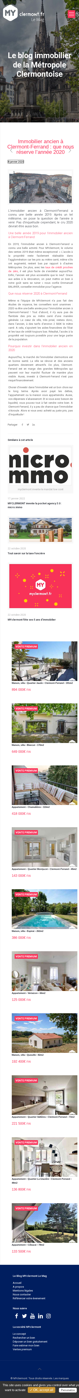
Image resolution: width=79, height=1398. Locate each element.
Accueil (17, 1282)
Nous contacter (22, 1294)
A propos (18, 1286)
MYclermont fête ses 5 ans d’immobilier (32, 619)
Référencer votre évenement (29, 1298)
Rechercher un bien (24, 1337)
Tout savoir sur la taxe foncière (26, 553)
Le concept (19, 1333)
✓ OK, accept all (41, 1390)
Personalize (68, 1390)
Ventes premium (22, 1349)
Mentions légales (23, 1290)
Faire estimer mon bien (26, 1345)
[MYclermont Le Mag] (34, 13)
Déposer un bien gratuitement (30, 1341)
